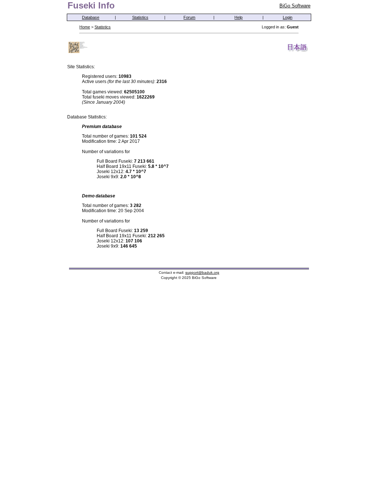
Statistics (140, 17)
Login (287, 17)
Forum (189, 17)
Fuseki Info (91, 5)
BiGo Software (294, 5)
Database (90, 17)
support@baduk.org (202, 272)
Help (238, 17)
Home (84, 27)
